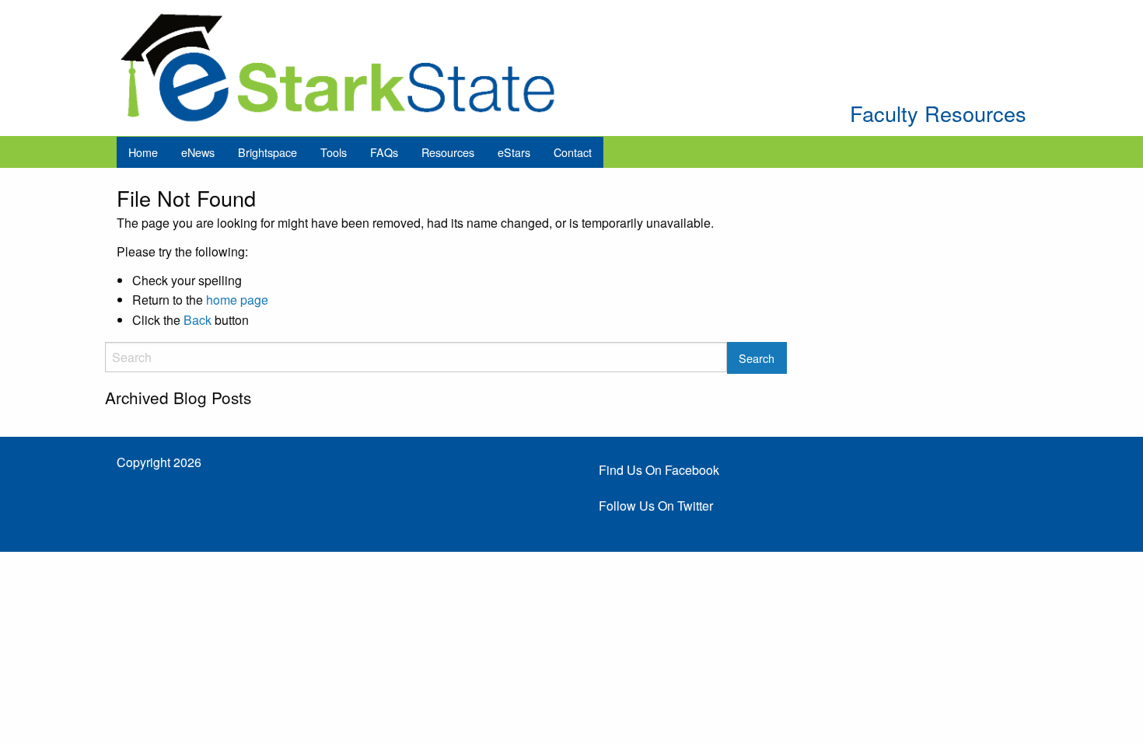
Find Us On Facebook (659, 470)
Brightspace (267, 152)
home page (237, 300)
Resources (447, 152)
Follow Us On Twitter (656, 506)
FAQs (384, 152)
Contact (573, 152)
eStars (514, 152)
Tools (333, 152)
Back (197, 320)
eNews (198, 152)
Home (143, 152)
